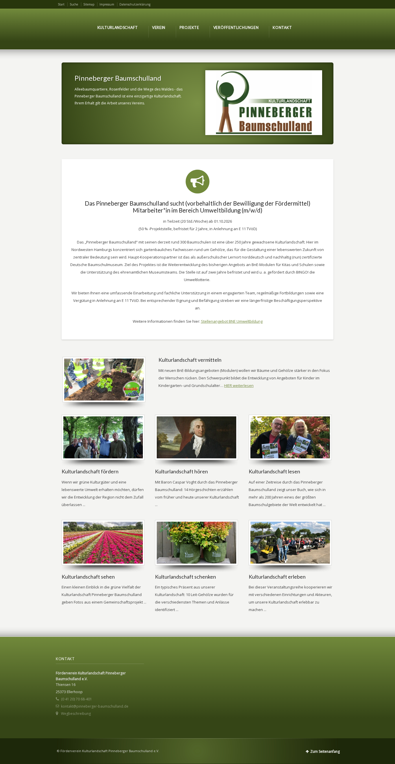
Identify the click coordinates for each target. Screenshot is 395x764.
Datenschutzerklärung (134, 4)
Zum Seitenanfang (325, 751)
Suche (74, 4)
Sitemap (88, 4)
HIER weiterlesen (239, 385)
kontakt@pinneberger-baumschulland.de (94, 706)
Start (61, 4)
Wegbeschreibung (76, 713)
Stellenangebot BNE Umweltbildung (232, 321)
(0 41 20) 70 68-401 (76, 699)
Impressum (106, 4)
